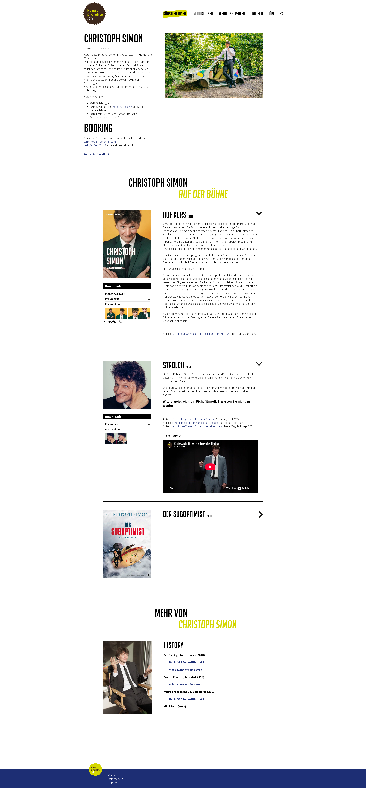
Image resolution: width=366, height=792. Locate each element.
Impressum (114, 782)
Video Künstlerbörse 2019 (185, 669)
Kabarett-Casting (122, 106)
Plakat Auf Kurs (115, 293)
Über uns (276, 13)
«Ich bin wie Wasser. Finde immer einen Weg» (197, 426)
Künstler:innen (174, 13)
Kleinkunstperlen (231, 13)
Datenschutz (115, 779)
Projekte (257, 13)
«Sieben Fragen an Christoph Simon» (192, 419)
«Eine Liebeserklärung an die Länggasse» (194, 422)
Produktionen (202, 13)
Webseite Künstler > (97, 154)
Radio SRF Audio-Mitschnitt (187, 662)
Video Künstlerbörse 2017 (185, 684)
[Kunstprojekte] (94, 13)
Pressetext (112, 299)
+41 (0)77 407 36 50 (95, 145)
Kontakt (112, 775)
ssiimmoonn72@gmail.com (100, 141)
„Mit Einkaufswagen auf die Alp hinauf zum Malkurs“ (201, 333)
